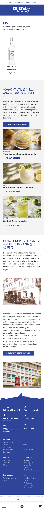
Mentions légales (30, 478)
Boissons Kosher (9, 449)
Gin (23, 442)
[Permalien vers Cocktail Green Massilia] (22, 207)
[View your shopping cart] (40, 506)
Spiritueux (6, 452)
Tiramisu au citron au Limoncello (19, 154)
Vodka (24, 445)
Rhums (6, 445)
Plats (5, 465)
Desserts (6, 460)
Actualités (27, 465)
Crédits (26, 480)
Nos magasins (29, 462)
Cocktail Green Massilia (15, 221)
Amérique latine (27, 449)
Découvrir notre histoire (18, 353)
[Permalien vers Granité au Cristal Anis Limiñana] (22, 173)
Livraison (6, 480)
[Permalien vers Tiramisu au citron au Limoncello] (22, 140)
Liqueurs (25, 447)
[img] (22, 9)
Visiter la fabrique (30, 470)
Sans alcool (7, 447)
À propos (27, 460)
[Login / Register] (22, 506)
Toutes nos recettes (16, 124)
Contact (26, 467)
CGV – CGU (28, 488)
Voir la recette (12, 158)
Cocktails (6, 462)
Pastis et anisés (8, 442)
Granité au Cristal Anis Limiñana (19, 187)
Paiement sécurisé (10, 478)
